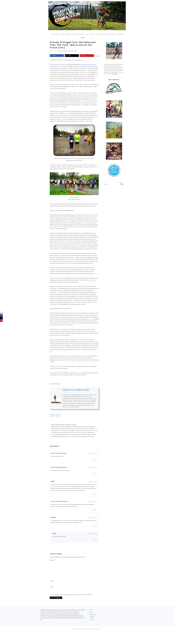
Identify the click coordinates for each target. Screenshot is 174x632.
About (91, 609)
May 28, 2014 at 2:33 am (93, 481)
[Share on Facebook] (1, 315)
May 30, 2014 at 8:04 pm (93, 517)
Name (52, 581)
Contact (91, 619)
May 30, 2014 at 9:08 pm (93, 533)
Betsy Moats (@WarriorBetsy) (59, 453)
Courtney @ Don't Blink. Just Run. (59, 501)
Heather (54, 533)
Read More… (115, 73)
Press (90, 612)
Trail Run (58, 415)
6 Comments (74, 50)
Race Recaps (58, 414)
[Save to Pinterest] (1, 320)
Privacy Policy (93, 614)
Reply (95, 459)
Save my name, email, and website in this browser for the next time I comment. (72, 594)
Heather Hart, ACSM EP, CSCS (76, 60)
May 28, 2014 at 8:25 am (93, 501)
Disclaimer (92, 616)
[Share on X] (1, 317)
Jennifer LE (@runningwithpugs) (59, 467)
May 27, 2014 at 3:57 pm (93, 467)
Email (51, 586)
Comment (53, 560)
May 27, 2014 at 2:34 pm (93, 453)
